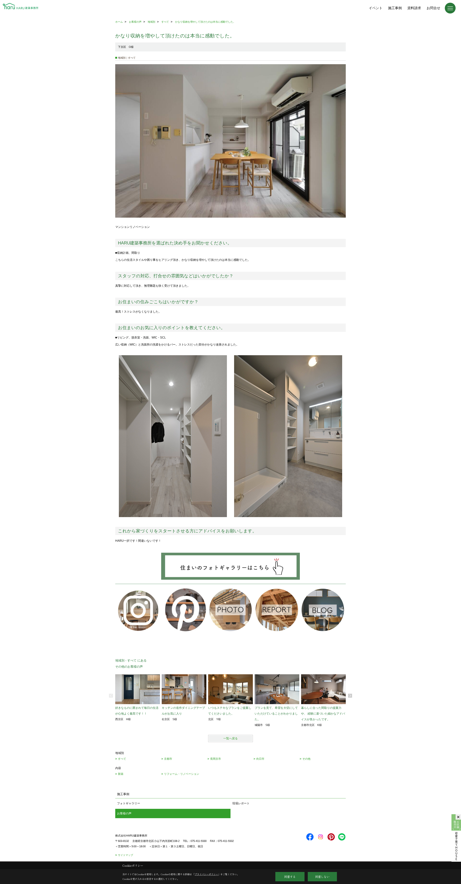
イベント (375, 8)
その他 (306, 758)
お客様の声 (124, 813)
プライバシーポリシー (206, 874)
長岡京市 (215, 758)
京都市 (168, 758)
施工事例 (395, 8)
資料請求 (414, 8)
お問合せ (433, 8)
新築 (120, 773)
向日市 (260, 758)
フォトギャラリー (128, 803)
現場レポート (241, 803)
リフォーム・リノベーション (181, 773)
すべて (122, 758)
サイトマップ (125, 855)
